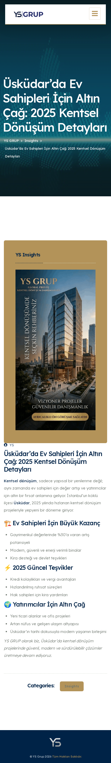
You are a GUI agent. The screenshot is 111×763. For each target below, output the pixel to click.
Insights (72, 686)
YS (12, 445)
